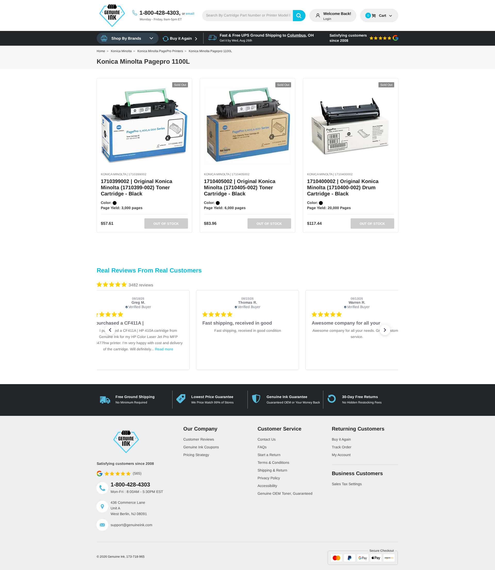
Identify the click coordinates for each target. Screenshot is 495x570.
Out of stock (166, 224)
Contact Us (267, 439)
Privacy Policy (269, 478)
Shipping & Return (272, 470)
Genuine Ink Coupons (201, 447)
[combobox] (254, 15)
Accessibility (267, 486)
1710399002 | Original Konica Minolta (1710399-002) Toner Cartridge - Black (136, 187)
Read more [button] (164, 349)
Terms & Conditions (273, 462)
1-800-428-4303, (160, 13)
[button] (110, 330)
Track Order (341, 447)
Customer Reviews (198, 439)
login (327, 19)
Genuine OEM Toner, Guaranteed (285, 493)
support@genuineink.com (131, 525)
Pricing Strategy (196, 455)
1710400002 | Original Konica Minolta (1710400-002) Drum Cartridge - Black (342, 187)
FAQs (262, 447)
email (190, 13)
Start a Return (269, 455)
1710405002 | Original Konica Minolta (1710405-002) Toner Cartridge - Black (239, 187)
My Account (341, 455)
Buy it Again (181, 38)
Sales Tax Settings (347, 484)
